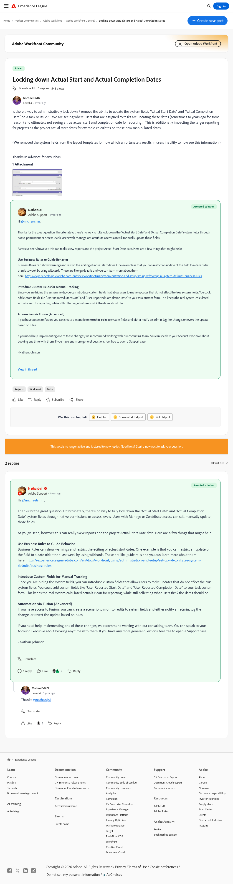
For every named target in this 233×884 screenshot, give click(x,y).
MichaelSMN (31, 98)
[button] (207, 20)
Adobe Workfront (52, 20)
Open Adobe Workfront (201, 43)
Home (6, 20)
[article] (115, 580)
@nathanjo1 (42, 699)
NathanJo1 (35, 210)
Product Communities (27, 20)
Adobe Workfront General (80, 20)
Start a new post (146, 446)
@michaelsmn (30, 221)
